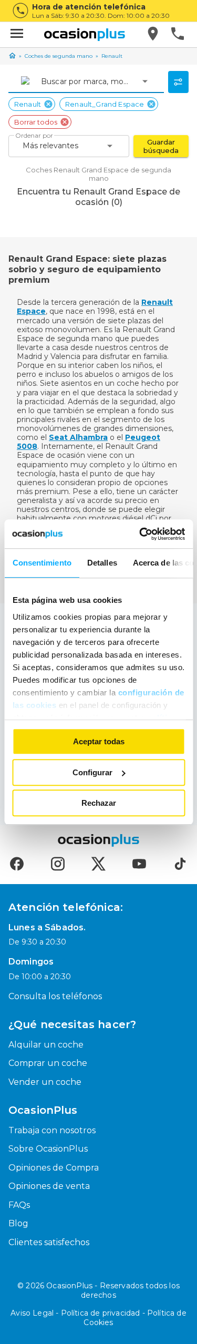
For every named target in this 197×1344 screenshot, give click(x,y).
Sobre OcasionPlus (48, 1149)
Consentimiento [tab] (41, 562)
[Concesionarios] (153, 34)
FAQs (19, 1205)
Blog (18, 1223)
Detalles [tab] (102, 562)
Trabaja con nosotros (52, 1130)
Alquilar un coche (46, 1045)
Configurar (92, 772)
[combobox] (42, 81)
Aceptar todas (99, 741)
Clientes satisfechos (48, 1242)
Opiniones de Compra (53, 1168)
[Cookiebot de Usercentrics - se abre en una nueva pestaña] (140, 534)
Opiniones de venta (49, 1186)
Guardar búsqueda (161, 146)
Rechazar (98, 802)
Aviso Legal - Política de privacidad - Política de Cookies (98, 1317)
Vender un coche (44, 1082)
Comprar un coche (47, 1063)
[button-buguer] (16, 34)
